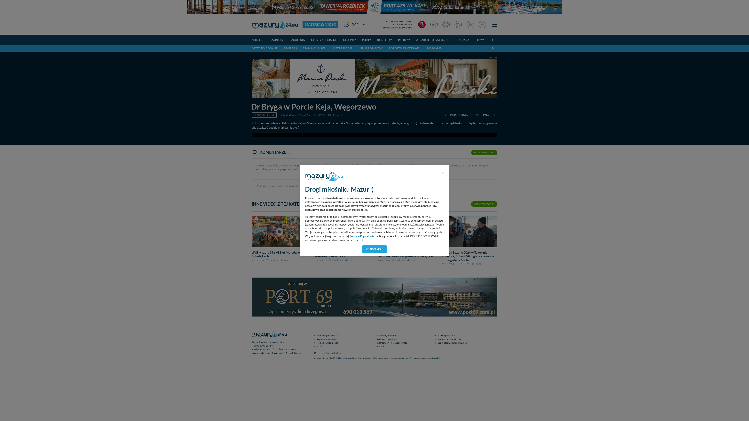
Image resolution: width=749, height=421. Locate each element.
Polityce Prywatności (362, 236)
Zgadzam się (374, 249)
